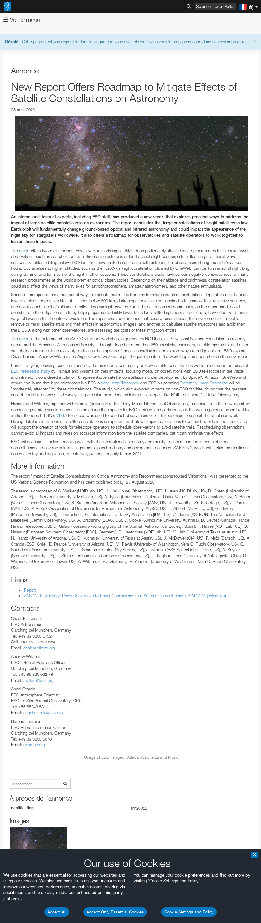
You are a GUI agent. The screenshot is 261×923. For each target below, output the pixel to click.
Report (30, 590)
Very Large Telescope (120, 382)
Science (203, 6)
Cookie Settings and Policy (189, 911)
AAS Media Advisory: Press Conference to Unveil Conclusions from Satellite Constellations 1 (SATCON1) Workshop (125, 595)
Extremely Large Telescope (204, 382)
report (24, 250)
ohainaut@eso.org (39, 647)
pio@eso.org (34, 744)
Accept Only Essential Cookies (115, 911)
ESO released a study (30, 371)
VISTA (61, 415)
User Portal (225, 6)
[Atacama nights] (131, 163)
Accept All (56, 911)
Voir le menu (24, 20)
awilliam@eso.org (38, 680)
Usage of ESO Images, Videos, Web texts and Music (131, 757)
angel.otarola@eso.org (43, 712)
